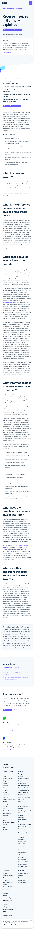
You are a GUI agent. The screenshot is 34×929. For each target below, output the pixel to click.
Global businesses (23, 790)
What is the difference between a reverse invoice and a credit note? (15, 83)
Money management (24, 797)
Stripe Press (21, 880)
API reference (22, 855)
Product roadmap (23, 873)
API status (21, 857)
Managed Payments (8, 811)
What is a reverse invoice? (10, 79)
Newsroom (21, 878)
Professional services (24, 824)
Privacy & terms (7, 886)
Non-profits (21, 822)
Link (4, 808)
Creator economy (23, 806)
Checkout (5, 785)
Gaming (20, 808)
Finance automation (24, 788)
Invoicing (19, 9)
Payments (5, 815)
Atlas (4, 776)
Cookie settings (7, 898)
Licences (5, 893)
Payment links (7, 813)
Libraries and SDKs (23, 862)
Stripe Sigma (6, 825)
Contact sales (18, 710)
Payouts (5, 818)
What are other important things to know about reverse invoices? (15, 100)
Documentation (22, 852)
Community (6, 880)
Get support (6, 907)
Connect (5, 790)
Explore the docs (8, 750)
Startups (20, 776)
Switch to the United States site (12, 925)
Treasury (5, 832)
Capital (5, 783)
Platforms (21, 799)
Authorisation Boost (8, 778)
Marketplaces (22, 795)
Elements (5, 797)
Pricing (4, 774)
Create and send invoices (11, 30)
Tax (4, 827)
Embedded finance (23, 785)
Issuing (5, 806)
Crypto (5, 792)
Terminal (5, 829)
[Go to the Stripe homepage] (4, 765)
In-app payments (23, 792)
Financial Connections (9, 799)
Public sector (22, 826)
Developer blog (22, 866)
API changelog (22, 859)
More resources (8, 9)
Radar (4, 820)
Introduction (6, 76)
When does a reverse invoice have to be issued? (17, 87)
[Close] (31, 921)
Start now (7, 710)
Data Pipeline (6, 795)
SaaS (19, 801)
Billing (4, 781)
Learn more (6, 52)
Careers (20, 875)
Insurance (21, 815)
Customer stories (8, 875)
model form (14, 539)
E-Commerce (22, 783)
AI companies (22, 804)
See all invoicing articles (10, 667)
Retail (20, 829)
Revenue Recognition (9, 822)
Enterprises (21, 774)
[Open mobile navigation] (30, 3)
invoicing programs (8, 551)
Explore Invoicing (8, 730)
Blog (4, 878)
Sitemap (5, 895)
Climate (5, 788)
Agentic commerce (23, 778)
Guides (5, 873)
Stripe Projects (22, 864)
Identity (5, 801)
